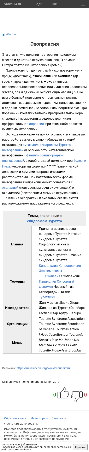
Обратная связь (15, 418)
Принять (80, 447)
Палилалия (47, 281)
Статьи (11, 34)
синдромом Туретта (55, 145)
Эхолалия (52, 276)
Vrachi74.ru (12, 4)
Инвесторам (39, 418)
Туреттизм (47, 297)
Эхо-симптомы (50, 271)
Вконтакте (59, 418)
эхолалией (10, 188)
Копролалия (48, 266)
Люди (37, 4)
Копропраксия (70, 266)
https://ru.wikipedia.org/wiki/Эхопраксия (44, 368)
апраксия (36, 124)
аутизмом (30, 145)
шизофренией (12, 150)
